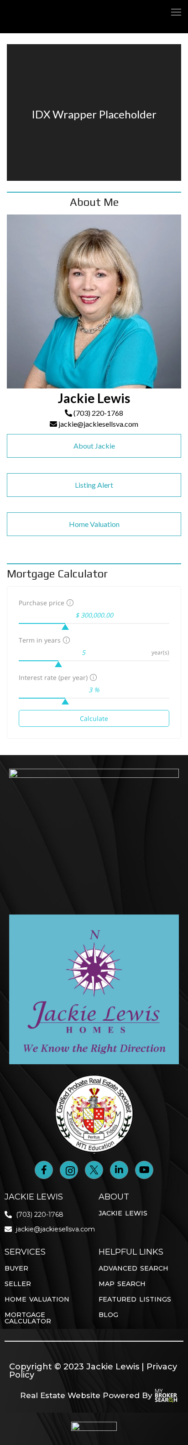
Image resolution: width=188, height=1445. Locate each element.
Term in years (40, 640)
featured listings (135, 1299)
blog (108, 1315)
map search (122, 1284)
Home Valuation (94, 524)
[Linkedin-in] (119, 1170)
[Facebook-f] (44, 1170)
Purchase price (41, 602)
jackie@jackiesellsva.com (97, 423)
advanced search (133, 1268)
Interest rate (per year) (53, 677)
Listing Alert (94, 484)
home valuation (37, 1299)
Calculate (94, 718)
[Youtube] (144, 1170)
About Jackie (94, 445)
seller (18, 1284)
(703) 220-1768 (97, 412)
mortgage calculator (28, 1318)
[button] (175, 12)
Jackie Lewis (123, 1213)
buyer (16, 1268)
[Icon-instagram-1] (69, 1170)
